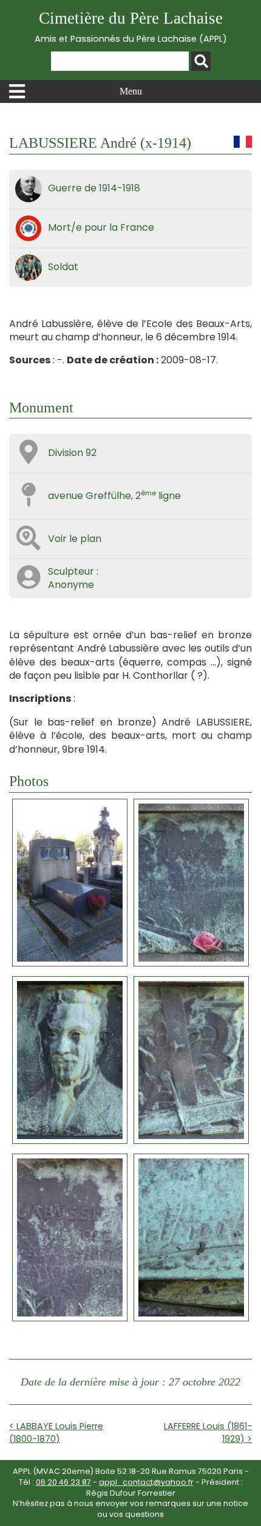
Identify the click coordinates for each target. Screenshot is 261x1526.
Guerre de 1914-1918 (94, 188)
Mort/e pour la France (101, 227)
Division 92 (72, 453)
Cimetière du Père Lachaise (131, 27)
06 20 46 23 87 (63, 1482)
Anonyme (71, 585)
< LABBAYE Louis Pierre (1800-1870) (56, 1432)
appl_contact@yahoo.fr (146, 1482)
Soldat (63, 267)
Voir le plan (74, 539)
